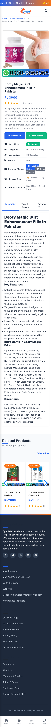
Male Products (10, 571)
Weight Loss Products (14, 600)
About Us (7, 670)
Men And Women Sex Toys (16, 577)
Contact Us (8, 664)
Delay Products (10, 582)
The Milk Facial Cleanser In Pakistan (36, 494)
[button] (45, 483)
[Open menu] (5, 11)
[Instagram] (20, 555)
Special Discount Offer (14, 694)
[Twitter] (13, 555)
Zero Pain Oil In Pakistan (12, 494)
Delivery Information (13, 647)
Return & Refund (11, 682)
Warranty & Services (13, 676)
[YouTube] (35, 555)
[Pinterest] (28, 555)
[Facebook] (5, 555)
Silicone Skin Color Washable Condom (22, 594)
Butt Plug (7, 588)
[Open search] (46, 11)
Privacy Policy (10, 635)
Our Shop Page (10, 617)
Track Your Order (11, 688)
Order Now (16, 136)
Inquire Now (37, 135)
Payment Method (11, 629)
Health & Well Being (35, 149)
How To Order (10, 641)
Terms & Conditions (13, 623)
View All (41, 453)
